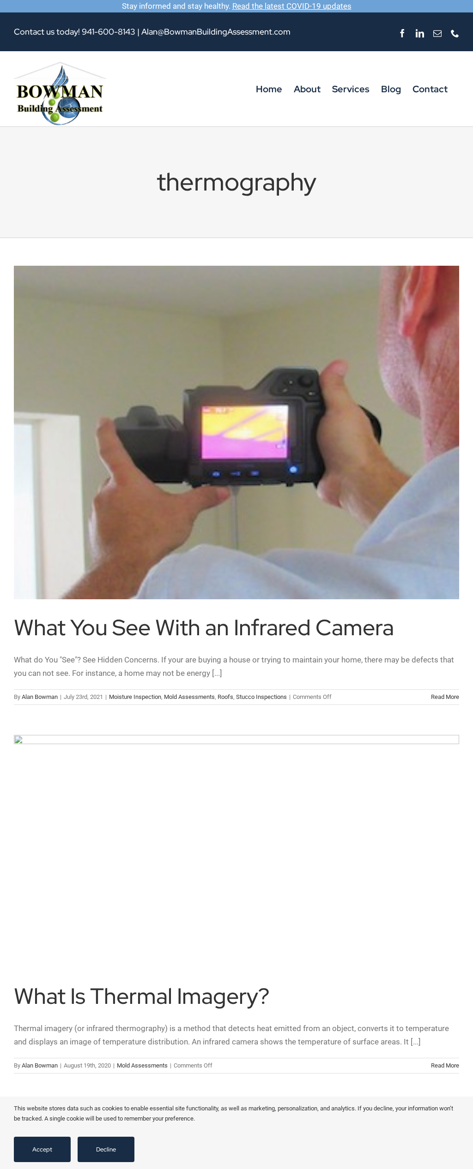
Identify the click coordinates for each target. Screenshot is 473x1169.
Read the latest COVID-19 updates (292, 6)
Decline (106, 1149)
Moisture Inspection (135, 696)
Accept (42, 1149)
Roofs (225, 696)
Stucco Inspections (261, 696)
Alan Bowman (40, 696)
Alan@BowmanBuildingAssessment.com (216, 31)
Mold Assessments (189, 696)
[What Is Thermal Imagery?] (236, 851)
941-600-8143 (108, 31)
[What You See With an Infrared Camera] (236, 432)
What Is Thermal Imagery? (141, 996)
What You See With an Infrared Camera (204, 627)
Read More (445, 696)
